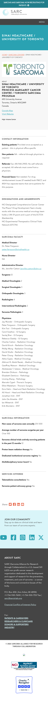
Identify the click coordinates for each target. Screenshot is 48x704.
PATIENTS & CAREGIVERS (16, 618)
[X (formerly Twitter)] (41, 537)
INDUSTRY (9, 627)
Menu (42, 21)
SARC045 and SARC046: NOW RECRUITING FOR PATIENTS (24, 3)
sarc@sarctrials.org (13, 598)
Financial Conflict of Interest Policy (20, 604)
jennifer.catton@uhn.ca (30, 268)
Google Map (7, 110)
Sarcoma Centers (16, 55)
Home (4, 55)
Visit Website (8, 113)
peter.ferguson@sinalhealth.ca (15, 249)
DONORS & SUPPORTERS (16, 624)
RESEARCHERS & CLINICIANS (18, 621)
